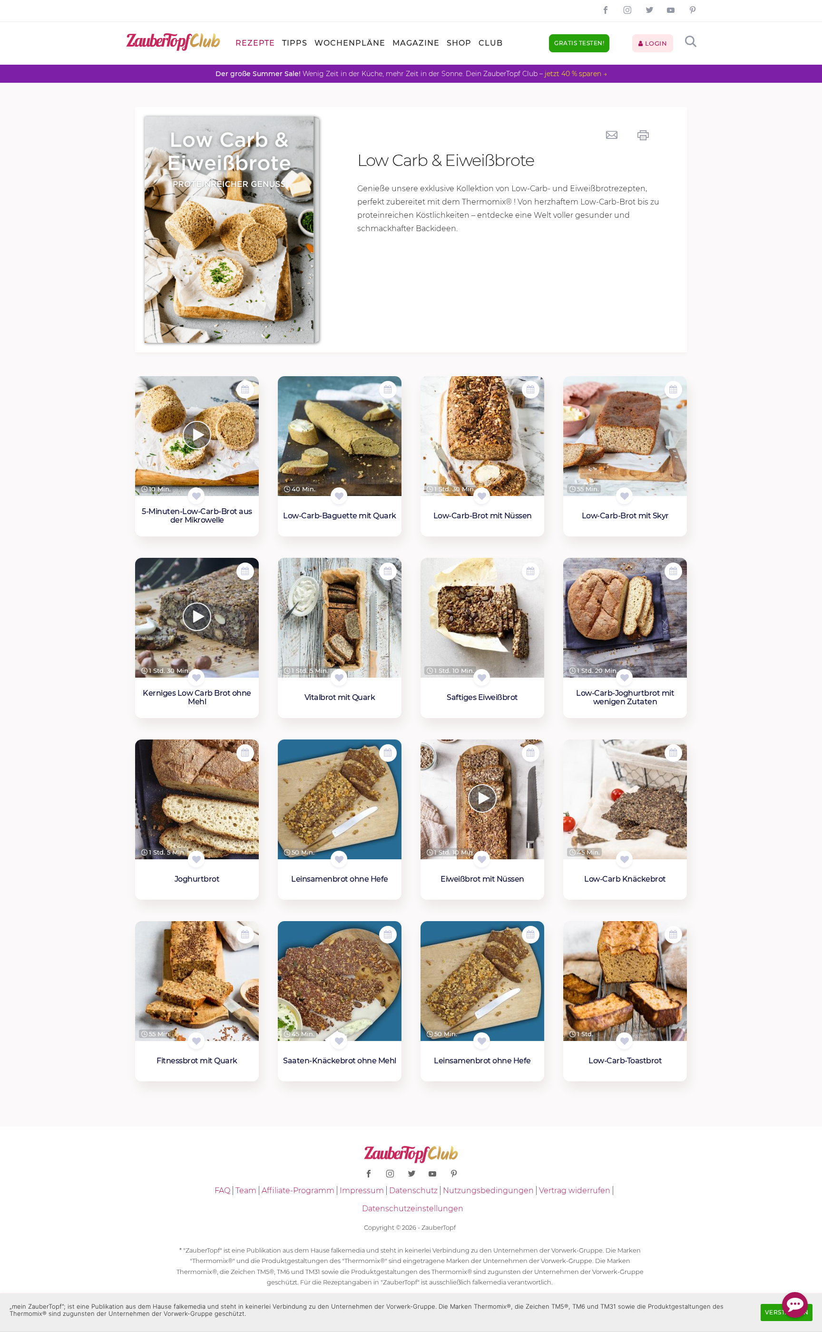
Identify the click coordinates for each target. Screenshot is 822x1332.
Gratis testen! (579, 43)
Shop (459, 43)
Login (655, 43)
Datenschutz (413, 1190)
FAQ (222, 1190)
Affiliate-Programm (298, 1190)
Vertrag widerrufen (574, 1190)
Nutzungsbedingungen (488, 1190)
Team (245, 1190)
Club (491, 43)
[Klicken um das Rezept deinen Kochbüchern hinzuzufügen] (196, 495)
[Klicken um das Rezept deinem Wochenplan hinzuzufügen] (245, 390)
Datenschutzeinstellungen (412, 1208)
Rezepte (255, 43)
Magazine (416, 43)
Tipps (294, 43)
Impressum (362, 1190)
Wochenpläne (349, 43)
